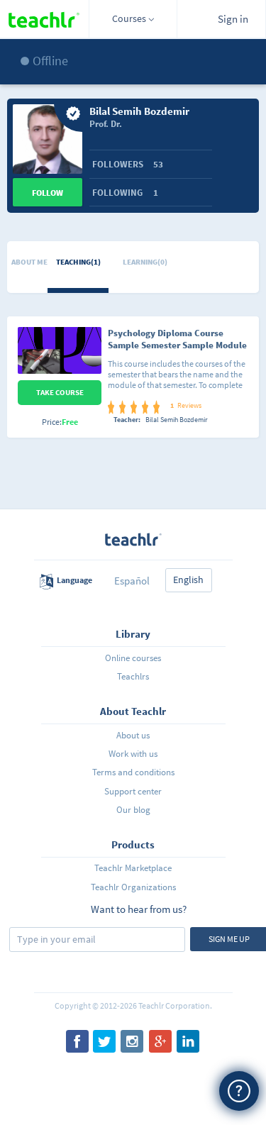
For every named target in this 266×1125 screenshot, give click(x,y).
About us (133, 735)
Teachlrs (133, 676)
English (188, 579)
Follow (47, 192)
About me (29, 262)
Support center (133, 791)
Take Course (60, 392)
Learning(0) (145, 262)
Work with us (133, 754)
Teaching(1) (78, 262)
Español (132, 580)
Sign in (233, 19)
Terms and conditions (133, 772)
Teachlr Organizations (133, 887)
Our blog (133, 810)
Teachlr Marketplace (133, 868)
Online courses (133, 658)
